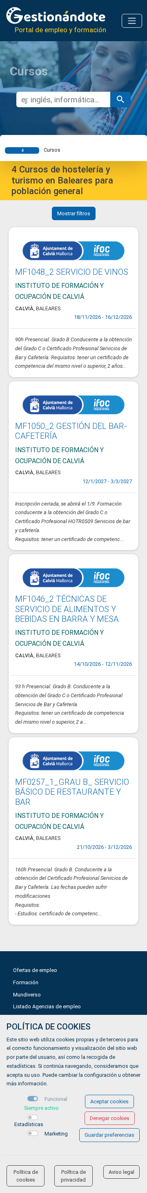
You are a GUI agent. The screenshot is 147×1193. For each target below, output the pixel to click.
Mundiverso (27, 995)
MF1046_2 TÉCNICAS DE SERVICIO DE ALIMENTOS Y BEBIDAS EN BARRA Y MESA (67, 609)
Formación (25, 982)
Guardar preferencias (109, 1135)
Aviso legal (121, 1172)
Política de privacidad (73, 1176)
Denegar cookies (109, 1118)
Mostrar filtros (73, 213)
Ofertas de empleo (35, 970)
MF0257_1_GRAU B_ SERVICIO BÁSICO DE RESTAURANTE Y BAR (72, 792)
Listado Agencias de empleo (47, 1006)
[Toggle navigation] (132, 21)
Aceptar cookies (109, 1101)
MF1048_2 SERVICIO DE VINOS (71, 272)
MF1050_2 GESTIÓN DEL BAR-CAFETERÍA (71, 431)
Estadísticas (28, 1124)
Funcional (56, 1099)
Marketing (56, 1134)
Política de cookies (25, 1176)
